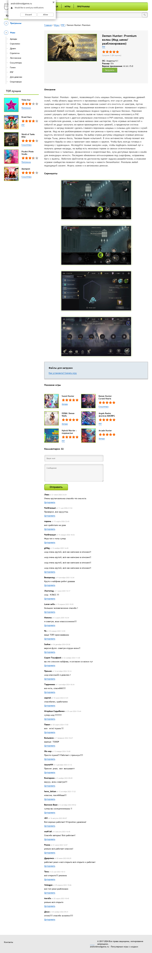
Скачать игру (71, 373)
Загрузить (109, 70)
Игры (67, 6)
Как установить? (57, 373)
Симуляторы (26, 145)
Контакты (8, 942)
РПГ (23, 125)
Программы (83, 6)
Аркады (65, 404)
